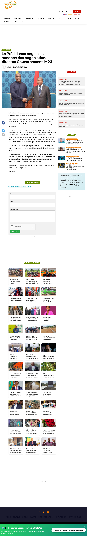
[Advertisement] (43, 30)
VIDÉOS (6, 21)
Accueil (8, 517)
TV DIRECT (77, 11)
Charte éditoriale (74, 517)
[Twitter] (43, 511)
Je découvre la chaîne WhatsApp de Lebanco (68, 530)
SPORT (61, 18)
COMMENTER (15, 232)
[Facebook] (39, 511)
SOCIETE (51, 18)
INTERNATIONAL (73, 18)
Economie (25, 517)
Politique (16, 517)
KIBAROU (16, 21)
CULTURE (41, 18)
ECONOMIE (29, 18)
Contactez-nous (60, 517)
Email (11, 201)
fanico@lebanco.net (71, 184)
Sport (40, 517)
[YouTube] (48, 511)
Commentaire (14, 209)
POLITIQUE (17, 18)
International (48, 517)
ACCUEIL (7, 18)
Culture (33, 517)
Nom (11, 194)
